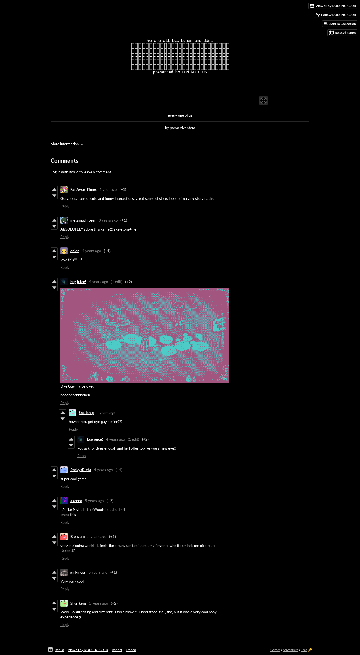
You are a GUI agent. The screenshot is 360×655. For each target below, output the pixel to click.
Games (275, 650)
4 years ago (91, 251)
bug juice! (78, 282)
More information (65, 144)
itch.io (59, 650)
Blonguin (77, 536)
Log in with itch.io (64, 172)
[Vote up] (54, 189)
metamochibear (83, 220)
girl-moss (78, 572)
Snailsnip (86, 412)
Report (117, 650)
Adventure (290, 650)
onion (74, 251)
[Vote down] (54, 196)
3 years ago (108, 220)
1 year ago (108, 189)
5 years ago (94, 500)
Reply (64, 206)
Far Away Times (83, 189)
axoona (76, 500)
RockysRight (80, 470)
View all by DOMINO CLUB (88, 650)
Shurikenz (78, 603)
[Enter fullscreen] (263, 100)
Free (304, 650)
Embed (131, 650)
